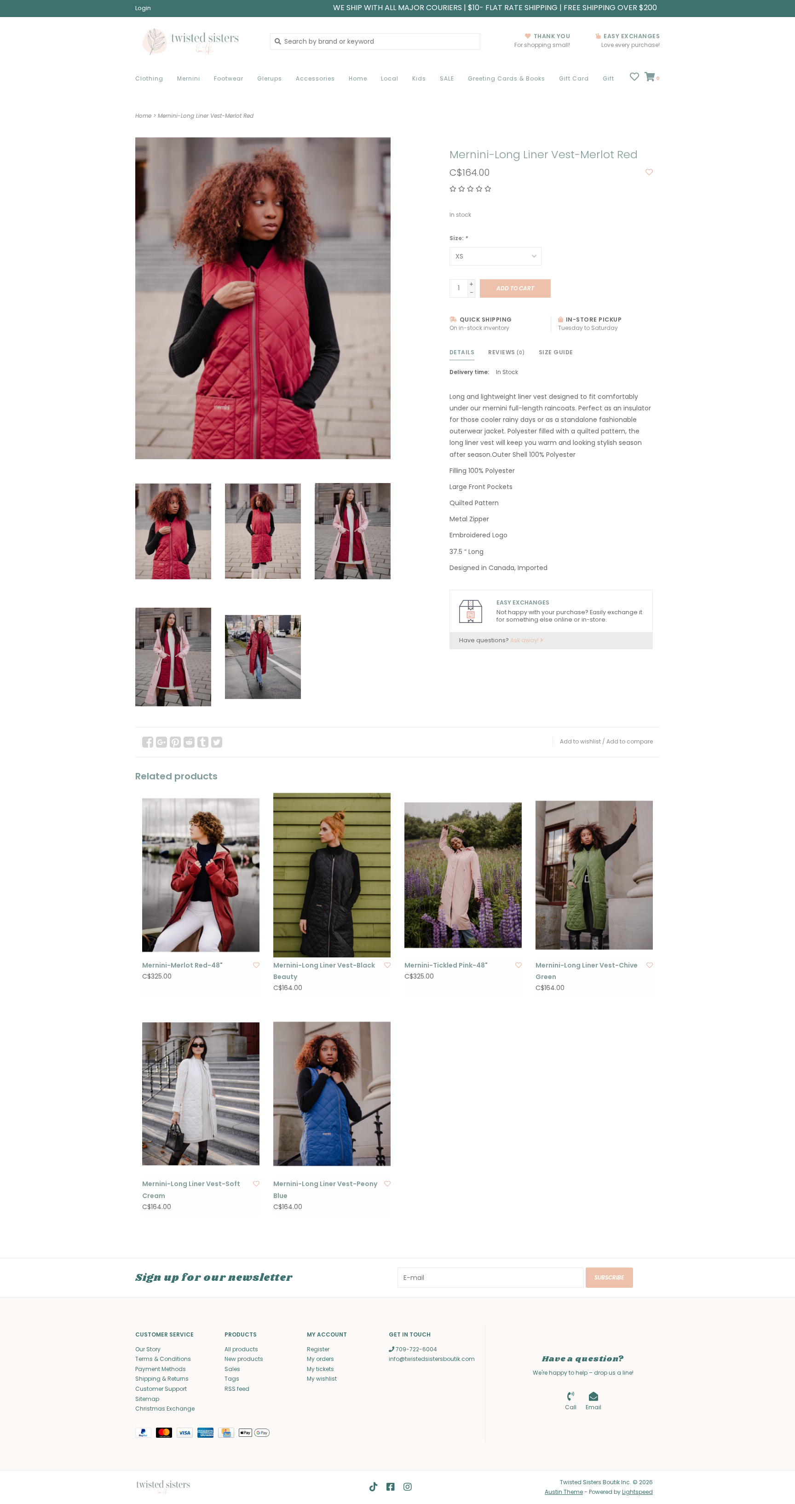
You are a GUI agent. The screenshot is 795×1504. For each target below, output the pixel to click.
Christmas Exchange (165, 1408)
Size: (458, 238)
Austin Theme (564, 1492)
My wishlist (322, 1379)
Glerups (269, 78)
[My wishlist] (634, 77)
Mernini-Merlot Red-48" (182, 965)
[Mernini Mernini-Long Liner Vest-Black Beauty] (332, 875)
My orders (320, 1359)
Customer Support (161, 1389)
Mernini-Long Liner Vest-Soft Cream (191, 1189)
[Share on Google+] (161, 742)
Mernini (188, 78)
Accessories (315, 78)
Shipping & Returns (162, 1379)
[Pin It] (175, 742)
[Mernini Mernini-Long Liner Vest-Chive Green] (594, 875)
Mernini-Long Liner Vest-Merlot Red (205, 116)
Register (318, 1349)
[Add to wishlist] (649, 172)
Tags (232, 1379)
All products (241, 1349)
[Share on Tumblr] (202, 742)
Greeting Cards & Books (506, 78)
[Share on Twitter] (216, 742)
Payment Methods (160, 1369)
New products (244, 1359)
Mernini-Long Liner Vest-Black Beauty (324, 971)
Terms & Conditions (163, 1359)
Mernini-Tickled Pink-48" (446, 965)
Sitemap (147, 1399)
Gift (608, 78)
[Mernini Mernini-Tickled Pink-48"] (463, 875)
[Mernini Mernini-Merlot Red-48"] (200, 875)
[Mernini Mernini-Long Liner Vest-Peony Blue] (332, 1094)
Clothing (149, 78)
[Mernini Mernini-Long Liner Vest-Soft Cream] (200, 1094)
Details (462, 352)
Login (143, 8)
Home (358, 78)
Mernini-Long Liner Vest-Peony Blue (325, 1189)
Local (389, 78)
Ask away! (525, 640)
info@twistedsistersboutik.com (432, 1359)
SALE (447, 78)
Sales (232, 1369)
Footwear (228, 78)
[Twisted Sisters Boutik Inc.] (195, 41)
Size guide (556, 352)
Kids (419, 78)
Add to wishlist (580, 741)
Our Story (148, 1349)
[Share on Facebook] (147, 742)
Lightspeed (637, 1492)
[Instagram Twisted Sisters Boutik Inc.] (407, 1487)
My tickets (320, 1369)
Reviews (506, 352)
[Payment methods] (145, 1434)
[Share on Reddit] (189, 742)
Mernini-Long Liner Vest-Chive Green (587, 971)
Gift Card (574, 78)
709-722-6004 (415, 1349)
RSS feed (237, 1389)
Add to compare (629, 741)
